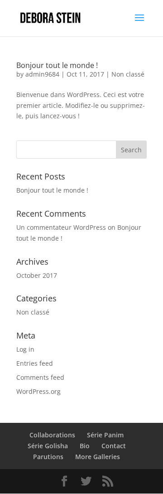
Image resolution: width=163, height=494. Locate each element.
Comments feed (40, 377)
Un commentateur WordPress (61, 227)
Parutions (48, 456)
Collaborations (52, 435)
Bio (85, 445)
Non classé (127, 74)
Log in (25, 349)
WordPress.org (38, 391)
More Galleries (97, 456)
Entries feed (34, 363)
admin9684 (42, 74)
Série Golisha (48, 445)
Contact (113, 445)
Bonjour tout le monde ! (57, 65)
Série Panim (105, 435)
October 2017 (36, 275)
